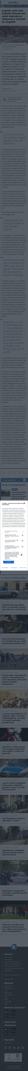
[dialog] (14, 535)
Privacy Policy (22, 567)
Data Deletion (5, 567)
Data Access (14, 567)
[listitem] (14, 532)
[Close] (24, 503)
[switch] (22, 535)
